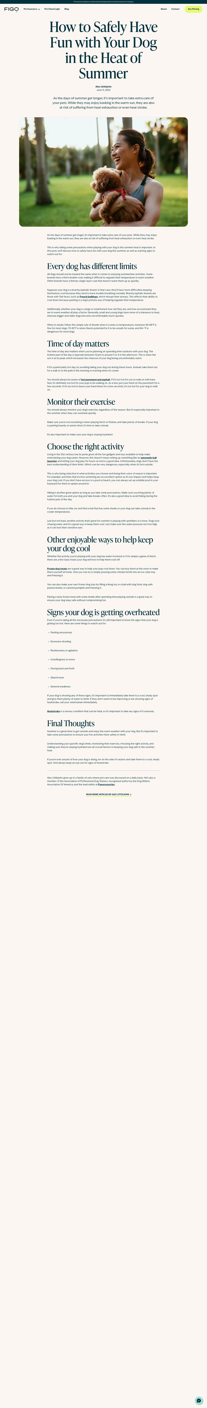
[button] (199, 1400)
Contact (175, 9)
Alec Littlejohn (103, 87)
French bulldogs (89, 297)
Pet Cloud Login (52, 9)
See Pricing (193, 9)
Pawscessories (106, 785)
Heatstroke (53, 711)
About (164, 9)
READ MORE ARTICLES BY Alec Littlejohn (107, 795)
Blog (66, 9)
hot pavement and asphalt (95, 380)
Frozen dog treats (57, 569)
